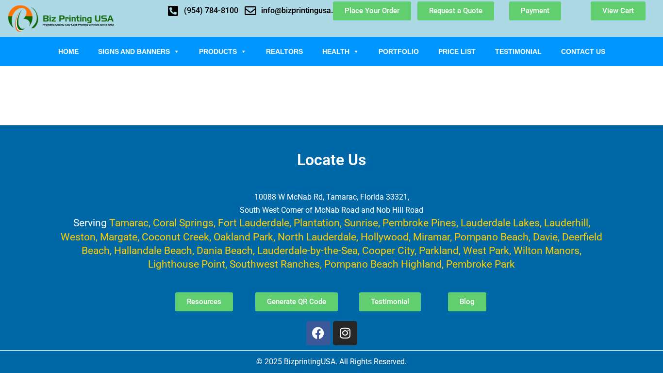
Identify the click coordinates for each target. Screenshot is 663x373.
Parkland (439, 250)
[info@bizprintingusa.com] (250, 11)
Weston (78, 237)
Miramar (431, 237)
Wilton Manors (547, 250)
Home (68, 51)
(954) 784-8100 (211, 10)
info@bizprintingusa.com (304, 10)
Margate (118, 237)
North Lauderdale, (318, 237)
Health (335, 51)
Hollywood (385, 237)
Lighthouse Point (186, 264)
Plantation (317, 223)
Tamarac (129, 223)
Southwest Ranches (275, 264)
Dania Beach (225, 250)
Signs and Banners (134, 51)
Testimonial (518, 51)
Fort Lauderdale (253, 223)
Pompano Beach (491, 237)
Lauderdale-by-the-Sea (307, 250)
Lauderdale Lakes (500, 223)
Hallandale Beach (153, 250)
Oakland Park (243, 237)
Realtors (284, 51)
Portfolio (399, 51)
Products (218, 51)
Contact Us (583, 51)
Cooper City (388, 250)
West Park (486, 250)
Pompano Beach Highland (383, 264)
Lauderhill (566, 223)
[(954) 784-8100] (173, 11)
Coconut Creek (175, 237)
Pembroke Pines (419, 223)
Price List (457, 51)
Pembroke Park (480, 264)
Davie (545, 237)
